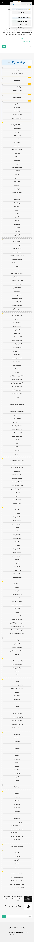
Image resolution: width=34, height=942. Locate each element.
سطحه (17, 587)
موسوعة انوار (17, 231)
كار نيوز (17, 163)
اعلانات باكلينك (17, 503)
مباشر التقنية (17, 220)
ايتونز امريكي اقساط (17, 390)
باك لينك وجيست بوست (17, 284)
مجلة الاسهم (17, 146)
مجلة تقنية (17, 291)
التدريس (17, 270)
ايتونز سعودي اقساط (17, 336)
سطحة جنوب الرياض (17, 605)
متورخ (17, 174)
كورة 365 (17, 640)
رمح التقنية (17, 203)
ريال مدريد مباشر (17, 524)
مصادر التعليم (17, 287)
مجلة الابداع (17, 185)
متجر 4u (17, 372)
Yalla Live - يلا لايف (17, 713)
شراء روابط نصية (17, 248)
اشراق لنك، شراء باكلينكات (17, 255)
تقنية (17, 266)
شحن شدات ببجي (17, 400)
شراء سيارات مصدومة (17, 630)
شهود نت (17, 213)
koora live (17, 699)
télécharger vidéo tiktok (17, 887)
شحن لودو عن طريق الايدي (17, 411)
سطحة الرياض (17, 583)
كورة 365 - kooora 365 (17, 724)
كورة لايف (17, 741)
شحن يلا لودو (17, 407)
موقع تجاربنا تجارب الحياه (17, 489)
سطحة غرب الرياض (17, 601)
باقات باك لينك (17, 252)
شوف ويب (17, 142)
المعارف (17, 195)
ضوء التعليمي (17, 104)
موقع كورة (17, 787)
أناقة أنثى (17, 171)
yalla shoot (17, 513)
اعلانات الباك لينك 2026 (17, 280)
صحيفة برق (17, 107)
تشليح (17, 612)
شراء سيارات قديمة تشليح (17, 633)
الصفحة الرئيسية (25, 41)
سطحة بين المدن (17, 591)
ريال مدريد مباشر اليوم (17, 660)
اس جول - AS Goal (17, 727)
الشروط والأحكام (11, 932)
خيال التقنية (17, 139)
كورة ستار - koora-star (17, 685)
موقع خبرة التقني (17, 167)
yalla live (17, 675)
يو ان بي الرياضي (17, 294)
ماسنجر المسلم (17, 97)
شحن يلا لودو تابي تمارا (17, 383)
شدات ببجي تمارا (17, 319)
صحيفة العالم (17, 309)
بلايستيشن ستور (17, 422)
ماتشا (17, 447)
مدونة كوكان (17, 156)
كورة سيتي (17, 643)
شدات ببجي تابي (17, 326)
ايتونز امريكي (17, 333)
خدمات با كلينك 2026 (17, 485)
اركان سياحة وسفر (17, 118)
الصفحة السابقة (25, 39)
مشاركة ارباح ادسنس (17, 73)
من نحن (26, 932)
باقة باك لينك (17, 87)
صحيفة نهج (17, 160)
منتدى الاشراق (17, 277)
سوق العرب (17, 471)
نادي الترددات (17, 188)
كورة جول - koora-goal (17, 688)
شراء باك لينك (17, 241)
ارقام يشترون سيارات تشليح (17, 626)
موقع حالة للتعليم (17, 298)
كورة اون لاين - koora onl (17, 717)
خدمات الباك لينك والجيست (17, 460)
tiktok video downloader (17, 884)
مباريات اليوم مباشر (17, 516)
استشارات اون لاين (17, 192)
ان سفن (17, 132)
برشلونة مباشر (17, 520)
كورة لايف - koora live (17, 822)
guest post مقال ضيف (17, 467)
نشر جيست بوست (17, 464)
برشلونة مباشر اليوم (17, 664)
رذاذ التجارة (17, 206)
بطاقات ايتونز (17, 418)
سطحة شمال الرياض (17, 598)
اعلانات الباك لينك (17, 259)
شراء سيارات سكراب (17, 615)
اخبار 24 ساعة (17, 301)
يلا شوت (17, 509)
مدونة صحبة (17, 224)
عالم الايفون (17, 153)
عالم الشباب (17, 80)
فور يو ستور (17, 368)
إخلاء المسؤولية (19, 932)
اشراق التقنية (17, 128)
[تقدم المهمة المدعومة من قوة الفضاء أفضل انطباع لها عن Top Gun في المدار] (28, 899)
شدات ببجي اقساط (17, 315)
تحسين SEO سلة (17, 90)
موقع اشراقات (17, 111)
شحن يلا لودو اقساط (17, 340)
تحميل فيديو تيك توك (17, 877)
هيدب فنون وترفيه (17, 305)
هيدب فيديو (17, 199)
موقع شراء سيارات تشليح (17, 623)
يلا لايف (17, 654)
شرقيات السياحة (17, 227)
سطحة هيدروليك (17, 594)
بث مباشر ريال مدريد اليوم (17, 650)
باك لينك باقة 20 (17, 474)
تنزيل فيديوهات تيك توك (17, 880)
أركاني (17, 217)
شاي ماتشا (17, 450)
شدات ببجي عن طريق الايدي (17, 376)
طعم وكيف (17, 210)
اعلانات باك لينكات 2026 (17, 846)
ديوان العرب (17, 492)
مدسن (17, 178)
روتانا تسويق (17, 181)
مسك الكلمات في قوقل (17, 124)
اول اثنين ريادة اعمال (17, 70)
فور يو (17, 397)
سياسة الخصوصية (20, 934)
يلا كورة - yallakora (17, 720)
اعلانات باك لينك (17, 499)
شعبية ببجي (17, 415)
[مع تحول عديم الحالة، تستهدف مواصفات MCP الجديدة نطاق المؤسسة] (28, 907)
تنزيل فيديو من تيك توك (17, 873)
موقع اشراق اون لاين (17, 114)
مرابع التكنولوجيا (17, 135)
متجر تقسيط (17, 354)
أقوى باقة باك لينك (17, 482)
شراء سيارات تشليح (17, 619)
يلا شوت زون (17, 860)
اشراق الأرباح (17, 235)
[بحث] (2, 2)
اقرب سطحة (17, 608)
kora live (17, 738)
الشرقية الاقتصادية (17, 149)
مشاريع (17, 496)
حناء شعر (17, 439)
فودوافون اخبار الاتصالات (17, 262)
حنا (17, 443)
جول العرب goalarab (17, 647)
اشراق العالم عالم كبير (17, 273)
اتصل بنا (12, 934)
